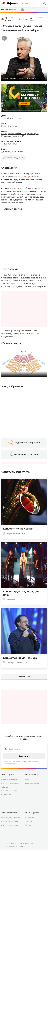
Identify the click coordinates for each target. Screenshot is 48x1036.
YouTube (28, 821)
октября (26, 176)
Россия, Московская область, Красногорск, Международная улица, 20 (20, 134)
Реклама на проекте (9, 780)
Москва (28, 780)
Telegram (28, 825)
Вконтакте (29, 818)
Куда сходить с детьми (10, 818)
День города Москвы (9, 825)
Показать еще (24, 676)
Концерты (23, 19)
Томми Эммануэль (9, 144)
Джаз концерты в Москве (37, 19)
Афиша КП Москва (9, 19)
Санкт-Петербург (32, 783)
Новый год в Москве (9, 821)
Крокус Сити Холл (9, 126)
